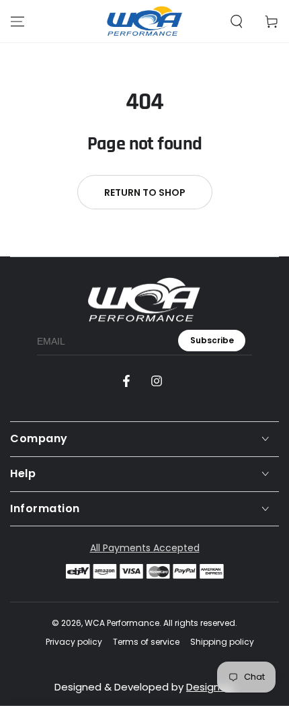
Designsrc (210, 687)
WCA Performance (122, 623)
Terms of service (146, 642)
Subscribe (212, 340)
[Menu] (17, 21)
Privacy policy (74, 642)
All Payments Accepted (145, 548)
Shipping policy (222, 642)
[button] (236, 21)
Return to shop (144, 192)
